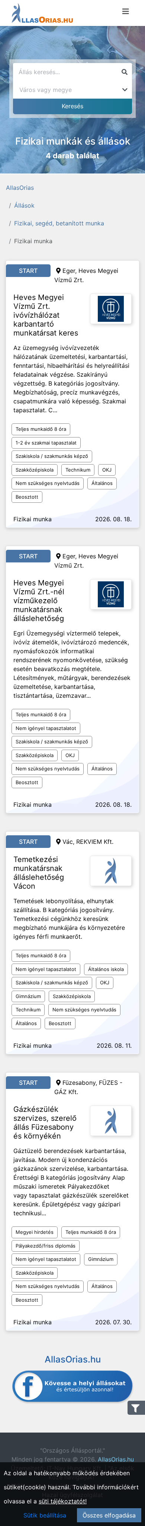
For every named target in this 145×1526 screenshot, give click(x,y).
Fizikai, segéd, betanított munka (59, 223)
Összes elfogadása (109, 1515)
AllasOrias (20, 187)
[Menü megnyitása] (125, 11)
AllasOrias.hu (116, 1459)
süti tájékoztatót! (63, 1501)
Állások (24, 205)
